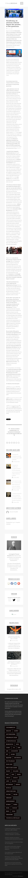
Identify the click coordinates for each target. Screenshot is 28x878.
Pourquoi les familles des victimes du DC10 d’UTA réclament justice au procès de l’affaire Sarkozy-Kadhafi (16, 470)
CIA (14, 747)
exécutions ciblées (11, 767)
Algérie (16, 730)
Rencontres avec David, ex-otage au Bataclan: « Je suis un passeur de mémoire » (13, 848)
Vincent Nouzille (14, 511)
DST (7, 754)
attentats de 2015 (11, 740)
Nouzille (8, 787)
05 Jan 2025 (16, 502)
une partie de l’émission (15, 397)
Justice (8, 777)
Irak (7, 774)
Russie (15, 804)
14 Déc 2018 (10, 28)
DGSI (7, 750)
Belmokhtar (9, 744)
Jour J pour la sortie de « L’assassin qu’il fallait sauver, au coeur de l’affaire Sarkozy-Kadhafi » (16, 484)
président (9, 797)
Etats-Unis (9, 764)
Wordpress (20, 876)
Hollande (15, 771)
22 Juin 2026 (15, 666)
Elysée (13, 754)
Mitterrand (9, 784)
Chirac (8, 747)
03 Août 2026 (17, 461)
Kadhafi (15, 777)
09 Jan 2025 (16, 489)
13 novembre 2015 (10, 727)
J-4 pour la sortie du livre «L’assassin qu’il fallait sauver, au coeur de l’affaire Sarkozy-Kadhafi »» (16, 497)
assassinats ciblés (11, 737)
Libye (7, 781)
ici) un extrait (13, 386)
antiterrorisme (10, 734)
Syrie (13, 811)
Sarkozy (14, 807)
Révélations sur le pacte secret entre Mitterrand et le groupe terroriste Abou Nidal (13, 864)
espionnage (17, 757)
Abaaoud (8, 730)
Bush (17, 744)
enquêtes (8, 757)
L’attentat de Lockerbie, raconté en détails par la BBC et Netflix (14, 637)
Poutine (8, 794)
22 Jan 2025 (16, 477)
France (8, 771)
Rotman (8, 804)
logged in (14, 522)
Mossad (18, 784)
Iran (13, 774)
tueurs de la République (13, 817)
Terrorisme (9, 814)
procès (15, 794)
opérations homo (11, 791)
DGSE (19, 747)
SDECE (7, 811)
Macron (14, 781)
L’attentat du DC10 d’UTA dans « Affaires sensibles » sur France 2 (14, 663)
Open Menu (21, 3)
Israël (19, 774)
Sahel (7, 807)
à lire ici (15, 132)
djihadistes (14, 750)
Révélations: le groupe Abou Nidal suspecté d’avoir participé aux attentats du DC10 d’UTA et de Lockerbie (14, 858)
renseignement (10, 801)
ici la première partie (14, 405)
